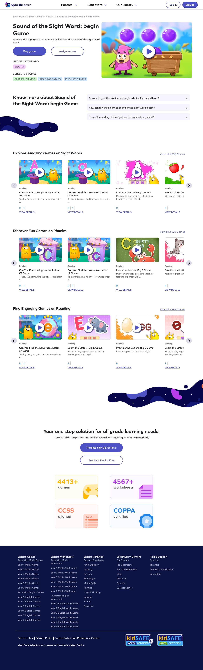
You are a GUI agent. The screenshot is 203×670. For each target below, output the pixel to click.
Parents (67, 4)
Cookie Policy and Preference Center (76, 638)
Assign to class (67, 51)
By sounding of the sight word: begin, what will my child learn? (124, 98)
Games (31, 16)
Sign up (190, 4)
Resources (18, 16)
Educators (94, 4)
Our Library (124, 4)
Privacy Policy (44, 638)
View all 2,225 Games (172, 231)
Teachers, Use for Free (102, 460)
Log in (173, 4)
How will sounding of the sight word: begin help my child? (121, 117)
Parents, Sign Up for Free (101, 447)
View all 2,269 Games (172, 309)
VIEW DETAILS (26, 212)
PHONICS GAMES (75, 79)
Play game (29, 51)
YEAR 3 (19, 66)
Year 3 (51, 16)
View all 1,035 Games (172, 154)
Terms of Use (26, 638)
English (41, 16)
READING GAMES (50, 79)
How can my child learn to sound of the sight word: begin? (122, 107)
